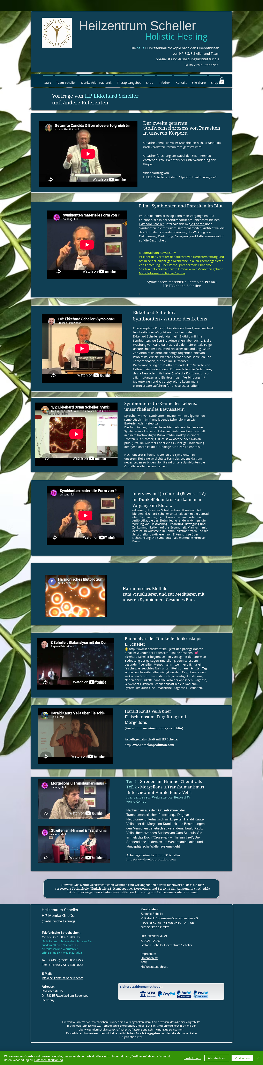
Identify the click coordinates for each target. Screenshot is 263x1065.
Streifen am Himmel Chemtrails (171, 781)
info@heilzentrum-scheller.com (62, 978)
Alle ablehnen (217, 1058)
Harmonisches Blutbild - (146, 588)
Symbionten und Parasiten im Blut (187, 206)
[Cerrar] (258, 1058)
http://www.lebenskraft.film (148, 649)
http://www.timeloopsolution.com (149, 745)
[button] (66, 80)
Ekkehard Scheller (151, 224)
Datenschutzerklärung (48, 1060)
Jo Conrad (197, 224)
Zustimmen (242, 1058)
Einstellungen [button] (192, 1058)
